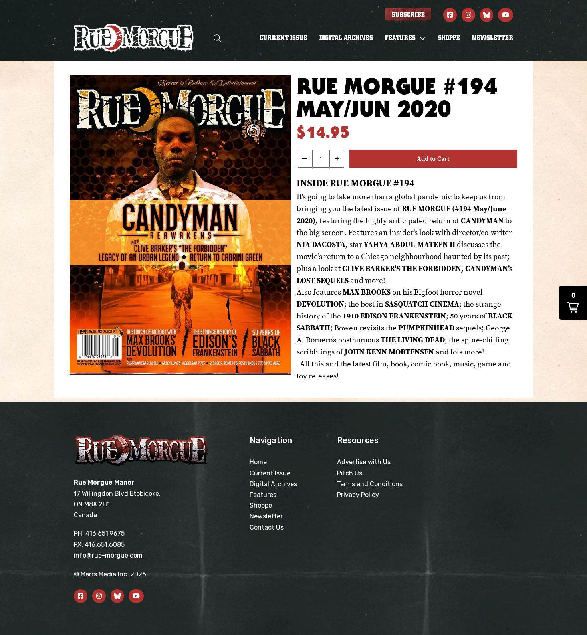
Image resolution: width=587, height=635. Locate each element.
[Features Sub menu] (423, 38)
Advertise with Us (364, 462)
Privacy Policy (358, 495)
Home (258, 462)
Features (263, 495)
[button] (305, 159)
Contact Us (267, 527)
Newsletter (492, 38)
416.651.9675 (105, 533)
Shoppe (449, 38)
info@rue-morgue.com (108, 555)
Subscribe (408, 14)
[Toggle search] (218, 38)
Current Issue (283, 38)
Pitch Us (349, 473)
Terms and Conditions (370, 484)
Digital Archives (346, 38)
